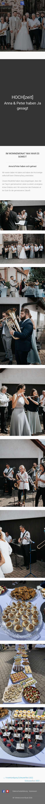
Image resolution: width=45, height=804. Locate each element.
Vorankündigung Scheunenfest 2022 (18, 778)
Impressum (33, 791)
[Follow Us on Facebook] (3, 791)
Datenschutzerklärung (20, 791)
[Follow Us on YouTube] (7, 791)
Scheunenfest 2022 (33, 781)
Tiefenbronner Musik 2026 (23, 798)
